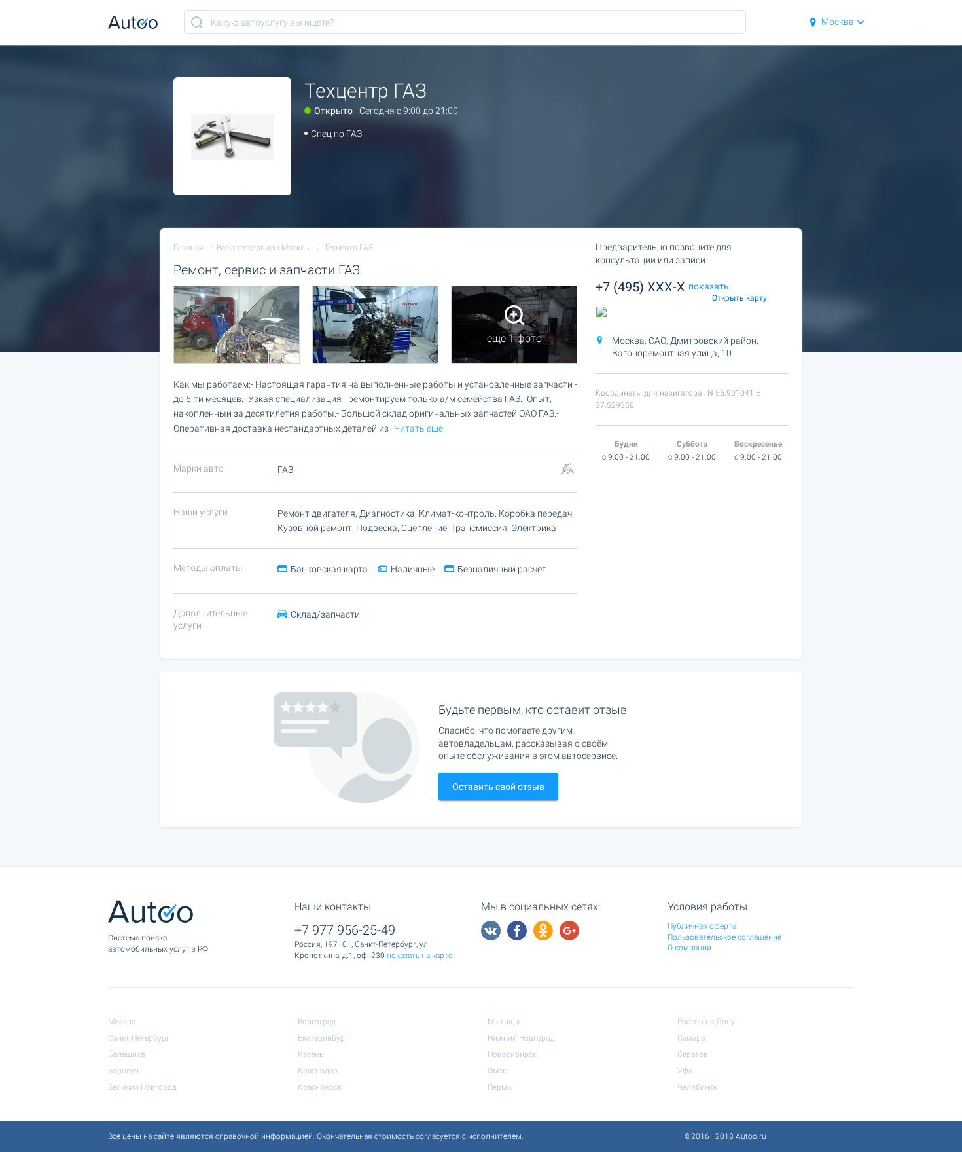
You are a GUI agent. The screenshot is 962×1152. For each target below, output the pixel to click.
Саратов (692, 1054)
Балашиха (126, 1054)
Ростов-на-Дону (706, 1021)
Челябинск (697, 1087)
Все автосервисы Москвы (264, 247)
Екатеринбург (323, 1038)
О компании (689, 947)
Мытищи (504, 1021)
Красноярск (320, 1087)
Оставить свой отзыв (498, 786)
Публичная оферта (702, 926)
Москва (837, 21)
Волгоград (317, 1021)
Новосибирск (512, 1054)
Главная (188, 247)
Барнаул (123, 1070)
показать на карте (419, 955)
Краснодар (318, 1070)
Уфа (684, 1070)
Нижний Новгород (521, 1038)
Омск (497, 1070)
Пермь (499, 1087)
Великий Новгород (142, 1087)
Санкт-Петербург (138, 1038)
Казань (310, 1054)
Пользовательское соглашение (724, 937)
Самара (691, 1038)
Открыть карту (739, 298)
